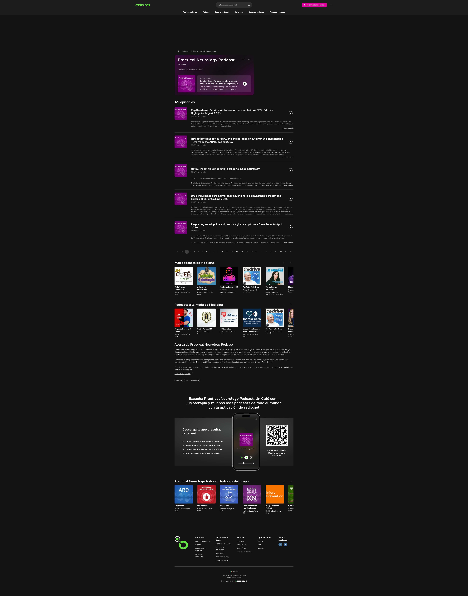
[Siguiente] (290, 262)
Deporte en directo (222, 12)
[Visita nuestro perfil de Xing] (285, 544)
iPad (259, 545)
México (235, 572)
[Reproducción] (245, 84)
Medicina (182, 69)
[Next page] (286, 252)
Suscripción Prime (244, 552)
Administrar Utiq (222, 557)
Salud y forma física (195, 69)
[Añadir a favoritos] (243, 59)
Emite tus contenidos (199, 555)
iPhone (260, 541)
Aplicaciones (241, 545)
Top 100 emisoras (190, 12)
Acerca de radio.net (202, 541)
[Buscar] (249, 4)
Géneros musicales (256, 12)
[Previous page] (182, 252)
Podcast (206, 12)
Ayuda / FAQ (241, 548)
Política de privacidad (220, 549)
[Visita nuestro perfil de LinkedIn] (280, 544)
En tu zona (239, 12)
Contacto (240, 541)
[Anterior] (283, 262)
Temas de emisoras (277, 12)
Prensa (198, 545)
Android (261, 548)
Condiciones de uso (223, 544)
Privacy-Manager (222, 560)
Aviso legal (220, 553)
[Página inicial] (179, 51)
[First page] (177, 252)
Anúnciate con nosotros (200, 550)
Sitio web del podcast (182, 374)
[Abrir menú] (331, 4)
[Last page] (290, 252)
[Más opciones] (249, 59)
